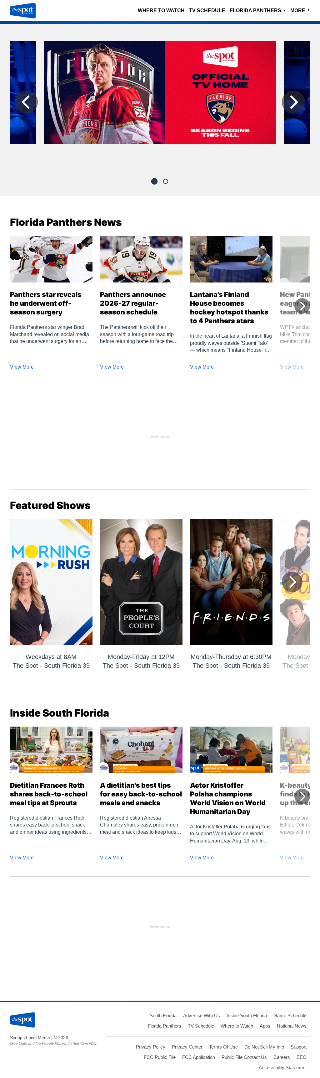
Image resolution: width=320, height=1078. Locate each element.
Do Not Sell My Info (264, 1046)
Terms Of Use (223, 1046)
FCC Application (198, 1057)
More (300, 10)
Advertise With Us (201, 1015)
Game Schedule (290, 1015)
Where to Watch (161, 10)
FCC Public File (160, 1057)
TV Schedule (207, 10)
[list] (160, 103)
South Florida (163, 1015)
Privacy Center (187, 1046)
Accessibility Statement (283, 1067)
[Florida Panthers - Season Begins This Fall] (160, 95)
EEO (302, 1057)
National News (292, 1026)
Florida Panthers (258, 10)
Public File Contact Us (244, 1057)
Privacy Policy (150, 1046)
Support (299, 1046)
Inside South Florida (247, 1015)
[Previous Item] (26, 102)
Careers (281, 1057)
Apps (265, 1026)
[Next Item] (293, 102)
